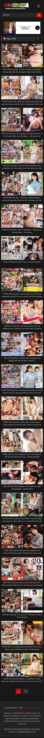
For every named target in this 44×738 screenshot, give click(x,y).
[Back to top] (36, 730)
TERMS (33, 708)
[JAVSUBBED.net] (18, 6)
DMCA (26, 708)
